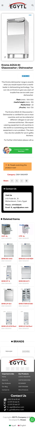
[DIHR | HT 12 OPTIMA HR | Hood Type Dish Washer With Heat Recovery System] (8, 272)
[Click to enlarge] (5, 57)
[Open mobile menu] (2, 5)
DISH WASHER (22, 174)
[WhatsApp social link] (22, 181)
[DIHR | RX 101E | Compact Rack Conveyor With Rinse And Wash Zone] (8, 250)
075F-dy (22, 236)
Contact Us (5, 390)
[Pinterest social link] (27, 369)
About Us (5, 380)
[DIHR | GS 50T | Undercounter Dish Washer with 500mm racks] (26, 272)
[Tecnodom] (9, 351)
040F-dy (4, 236)
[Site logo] (17, 5)
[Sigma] (26, 351)
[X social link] (17, 181)
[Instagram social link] (17, 369)
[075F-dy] (26, 229)
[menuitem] (12, 425)
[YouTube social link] (22, 369)
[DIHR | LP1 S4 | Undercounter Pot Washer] (8, 295)
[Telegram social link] (26, 181)
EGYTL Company (19, 417)
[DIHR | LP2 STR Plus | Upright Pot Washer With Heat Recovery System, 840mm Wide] (8, 317)
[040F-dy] (8, 229)
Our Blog (5, 387)
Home (4, 377)
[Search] (33, 5)
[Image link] (17, 361)
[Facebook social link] (12, 181)
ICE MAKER (22, 383)
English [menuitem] (23, 425)
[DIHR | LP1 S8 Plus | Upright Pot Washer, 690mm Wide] (26, 317)
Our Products (6, 383)
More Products (23, 390)
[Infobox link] (17, 201)
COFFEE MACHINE (24, 380)
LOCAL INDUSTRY (24, 377)
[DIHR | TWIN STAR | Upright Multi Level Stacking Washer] (26, 295)
